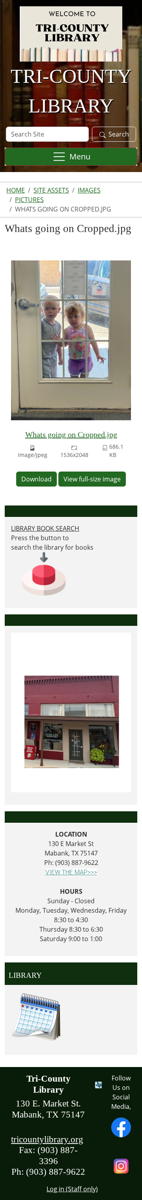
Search (118, 134)
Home (15, 190)
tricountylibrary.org (47, 1139)
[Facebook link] (121, 1126)
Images (89, 190)
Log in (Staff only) (72, 1189)
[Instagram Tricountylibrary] (121, 1165)
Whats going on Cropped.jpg (71, 434)
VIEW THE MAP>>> (71, 872)
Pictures (29, 199)
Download (36, 479)
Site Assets (51, 190)
